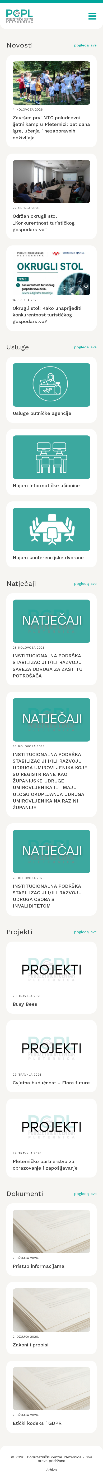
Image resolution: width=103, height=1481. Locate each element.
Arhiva (51, 1469)
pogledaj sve (85, 45)
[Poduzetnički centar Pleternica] (19, 16)
